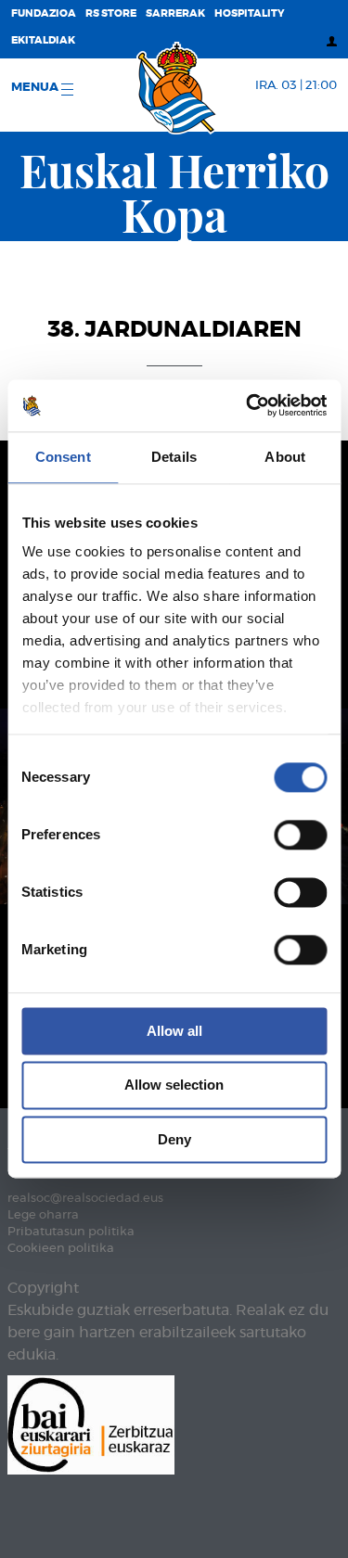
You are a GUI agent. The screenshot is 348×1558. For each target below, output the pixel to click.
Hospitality (249, 13)
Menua (36, 88)
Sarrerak (175, 13)
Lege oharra (43, 1215)
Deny (174, 1139)
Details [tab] (174, 457)
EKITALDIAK (43, 40)
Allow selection (174, 1085)
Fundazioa (43, 13)
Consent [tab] (63, 457)
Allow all (174, 1031)
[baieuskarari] (90, 1423)
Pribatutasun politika (71, 1232)
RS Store (110, 13)
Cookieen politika (60, 1249)
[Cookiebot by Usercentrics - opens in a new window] (248, 405)
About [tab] (284, 457)
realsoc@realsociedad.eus (85, 1199)
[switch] (300, 834)
